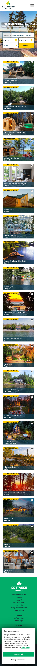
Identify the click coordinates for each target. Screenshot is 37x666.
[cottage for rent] (8, 9)
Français (21, 610)
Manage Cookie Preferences (19, 608)
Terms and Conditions (19, 602)
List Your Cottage (19, 618)
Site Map (19, 597)
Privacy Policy (19, 605)
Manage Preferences (18, 660)
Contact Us (19, 600)
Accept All (18, 654)
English (16, 610)
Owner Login (19, 620)
